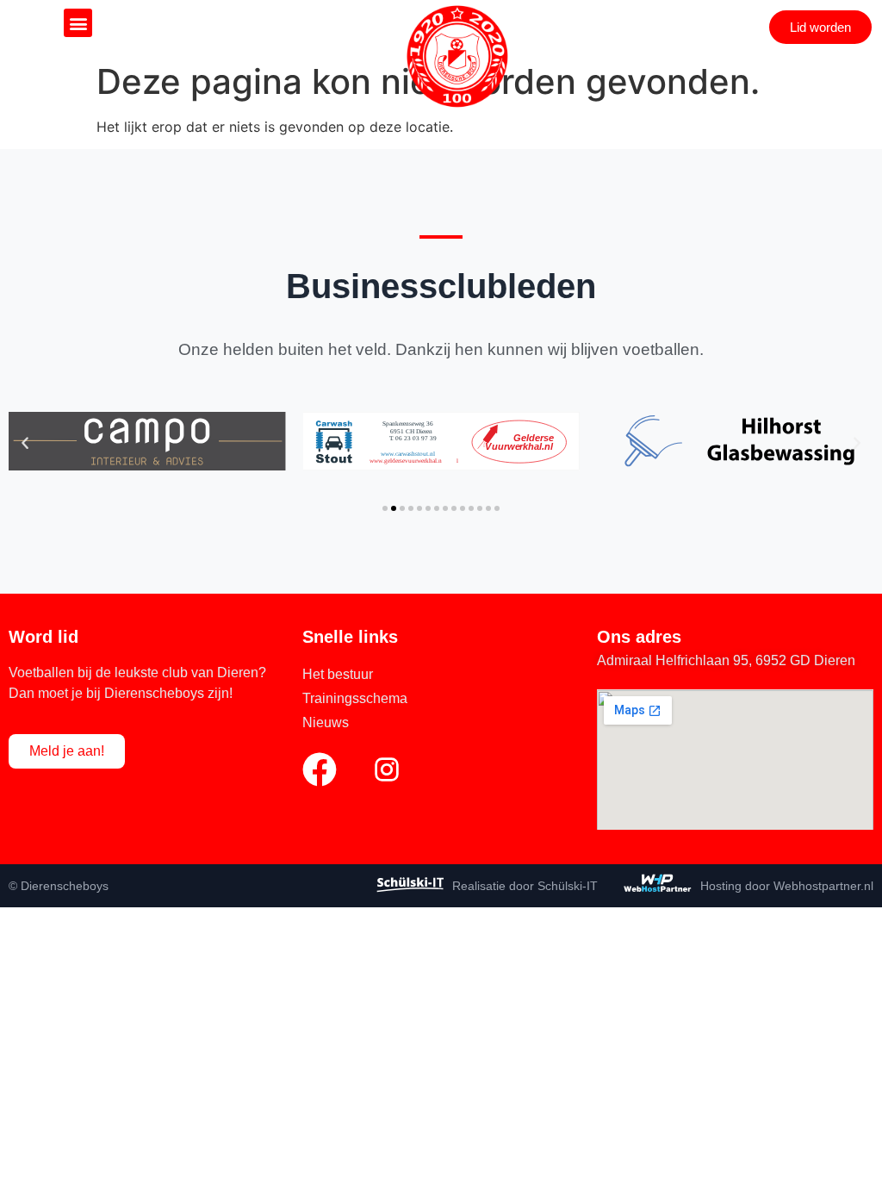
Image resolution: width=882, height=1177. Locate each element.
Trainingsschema (354, 698)
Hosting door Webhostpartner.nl (786, 886)
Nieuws (325, 722)
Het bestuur (337, 674)
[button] (78, 23)
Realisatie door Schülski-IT (525, 886)
